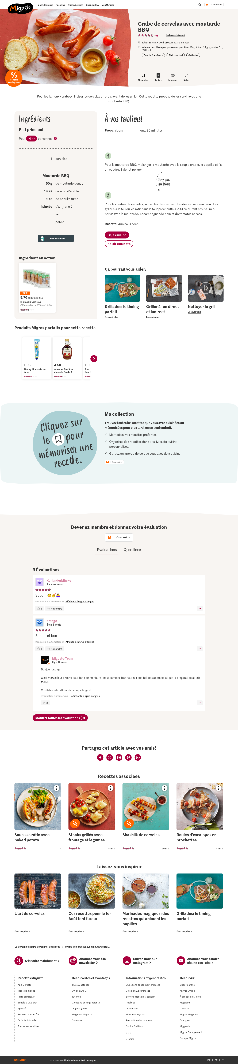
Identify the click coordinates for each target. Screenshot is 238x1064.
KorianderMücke (59, 580)
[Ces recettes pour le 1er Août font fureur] (91, 903)
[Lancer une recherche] (200, 4)
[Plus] (200, 608)
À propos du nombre (55, 138)
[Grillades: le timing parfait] (199, 903)
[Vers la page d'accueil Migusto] (20, 5)
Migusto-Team (62, 658)
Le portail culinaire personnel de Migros (37, 946)
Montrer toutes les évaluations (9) (60, 718)
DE (209, 1060)
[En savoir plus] (122, 311)
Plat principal (175, 55)
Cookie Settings (135, 1026)
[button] (39, 582)
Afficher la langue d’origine (80, 601)
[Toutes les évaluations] (146, 35)
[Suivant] (93, 358)
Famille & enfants (153, 55)
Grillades (193, 55)
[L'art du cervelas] (37, 903)
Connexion (217, 4)
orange (52, 620)
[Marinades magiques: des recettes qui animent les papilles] (145, 903)
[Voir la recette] (37, 817)
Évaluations (107, 549)
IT (222, 1060)
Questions (132, 549)
